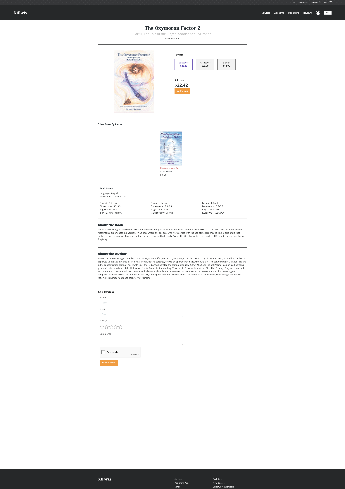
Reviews (307, 12)
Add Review (106, 292)
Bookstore (293, 12)
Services (266, 12)
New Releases (219, 483)
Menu (328, 13)
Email (102, 308)
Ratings (103, 320)
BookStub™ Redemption (223, 486)
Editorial (178, 486)
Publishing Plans (182, 483)
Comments (105, 333)
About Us (279, 12)
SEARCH (314, 2)
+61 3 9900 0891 (300, 2)
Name (103, 297)
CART (326, 2)
